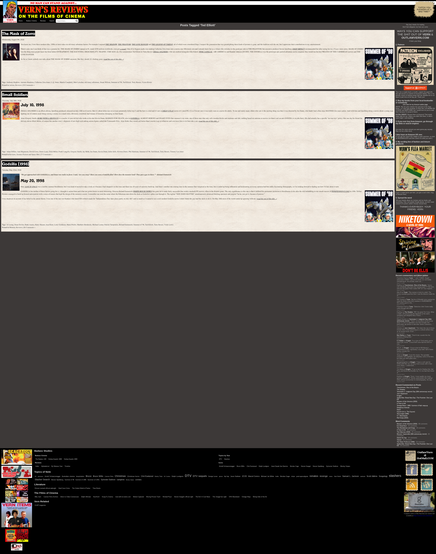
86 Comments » (29, 227)
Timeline (67, 466)
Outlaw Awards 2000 (70, 459)
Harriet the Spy (402, 438)
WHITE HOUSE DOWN (142, 191)
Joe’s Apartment (410, 328)
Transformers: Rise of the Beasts (415, 285)
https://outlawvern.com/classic (423, 516)
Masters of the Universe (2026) (407, 401)
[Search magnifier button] (76, 21)
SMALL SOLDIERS (160, 51)
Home (21, 21)
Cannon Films (109, 476)
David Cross (33, 151)
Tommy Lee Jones (177, 151)
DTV (220, 459)
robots (331, 476)
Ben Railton (400, 335)
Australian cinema (68, 476)
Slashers (227, 459)
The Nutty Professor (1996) (406, 442)
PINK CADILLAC (206, 51)
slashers (395, 476)
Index (37, 466)
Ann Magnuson (22, 151)
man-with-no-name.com (123, 497)
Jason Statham (235, 476)
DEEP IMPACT (298, 49)
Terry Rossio (136, 82)
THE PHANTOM (124, 44)
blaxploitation (80, 476)
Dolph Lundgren (264, 466)
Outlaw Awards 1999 (55, 459)
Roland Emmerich (126, 224)
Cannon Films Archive (51, 497)
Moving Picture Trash (153, 497)
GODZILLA (134, 118)
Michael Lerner (97, 224)
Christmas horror (133, 476)
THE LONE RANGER (140, 44)
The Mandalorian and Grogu (406, 428)
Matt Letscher (78, 82)
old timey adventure (91, 82)
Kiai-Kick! (96, 497)
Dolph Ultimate (86, 497)
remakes (314, 476)
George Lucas (213, 476)
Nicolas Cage (294, 466)
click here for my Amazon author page (415, 104)
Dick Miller (53, 151)
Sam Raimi (337, 476)
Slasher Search (42, 479)
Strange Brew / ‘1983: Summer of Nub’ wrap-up (412, 405)
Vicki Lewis (168, 224)
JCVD (244, 476)
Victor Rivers (147, 82)
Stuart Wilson (105, 82)
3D (35, 476)
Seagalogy (383, 476)
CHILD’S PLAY (168, 111)
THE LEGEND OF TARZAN (162, 44)
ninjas (293, 476)
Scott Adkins (372, 476)
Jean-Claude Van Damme (279, 466)
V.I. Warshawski (402, 416)
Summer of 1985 (80, 480)
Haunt (399, 409)
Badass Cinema (31, 21)
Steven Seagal (306, 466)
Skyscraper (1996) (403, 414)
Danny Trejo (158, 476)
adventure (40, 476)
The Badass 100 (40, 459)
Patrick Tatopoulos (111, 224)
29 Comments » (29, 85)
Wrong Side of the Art (260, 497)
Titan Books (97, 488)
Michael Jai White (267, 476)
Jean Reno (49, 224)
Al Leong (10, 224)
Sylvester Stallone (332, 466)
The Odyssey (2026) (403, 432)
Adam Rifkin (11, 151)
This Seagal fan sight (220, 497)
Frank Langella (64, 151)
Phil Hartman (134, 151)
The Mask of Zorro (18, 33)
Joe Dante (93, 151)
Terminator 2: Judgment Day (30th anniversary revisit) (414, 391)
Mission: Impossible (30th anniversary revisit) (412, 434)
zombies (138, 480)
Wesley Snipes (345, 466)
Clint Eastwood (252, 466)
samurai (362, 476)
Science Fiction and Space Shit (28, 154)
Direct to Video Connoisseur (69, 497)
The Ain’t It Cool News (203, 497)
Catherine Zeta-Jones (42, 82)
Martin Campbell (66, 82)
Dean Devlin (19, 224)
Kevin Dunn (102, 151)
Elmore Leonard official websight (45, 488)
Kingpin (408, 340)
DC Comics (167, 476)
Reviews (43, 21)
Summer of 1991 (94, 480)
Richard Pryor (167, 497)
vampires (121, 479)
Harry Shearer (40, 224)
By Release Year (56, 466)
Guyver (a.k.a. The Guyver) (406, 412)
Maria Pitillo (71, 224)
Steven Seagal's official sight (183, 497)
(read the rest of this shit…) (113, 59)
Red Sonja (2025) (402, 418)
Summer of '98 (116, 82)
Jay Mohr (86, 151)
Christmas (120, 476)
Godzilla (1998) (15, 164)
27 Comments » (46, 154)
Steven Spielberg (318, 466)
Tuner (411, 278)
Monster (12, 227)
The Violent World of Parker (81, 488)
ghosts (221, 476)
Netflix (277, 476)
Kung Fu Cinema (107, 497)
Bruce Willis (241, 466)
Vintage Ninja (246, 497)
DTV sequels (200, 476)
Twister (399, 440)
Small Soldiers (15, 94)
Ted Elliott (127, 82)
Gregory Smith (76, 151)
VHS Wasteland (234, 497)
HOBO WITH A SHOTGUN (47, 118)
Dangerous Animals (403, 407)
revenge (324, 476)
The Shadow (409, 312)
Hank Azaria (29, 224)
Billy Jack (38, 497)
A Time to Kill (401, 403)
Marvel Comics (254, 476)
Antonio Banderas (27, 82)
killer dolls (112, 151)
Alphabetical (45, 466)
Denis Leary (43, 151)
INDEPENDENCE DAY (340, 191)
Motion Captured (138, 497)
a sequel (123, 49)
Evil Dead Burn (402, 426)
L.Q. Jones (55, 82)
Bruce (89, 476)
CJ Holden (400, 340)
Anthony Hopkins (13, 82)
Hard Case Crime (64, 488)
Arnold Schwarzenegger (227, 466)
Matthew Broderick (84, 224)
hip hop (226, 476)
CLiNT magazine (40, 505)
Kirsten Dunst (122, 151)
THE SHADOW (111, 44)
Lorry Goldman (60, 224)
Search (51, 21)
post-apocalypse (302, 476)
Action (11, 85)
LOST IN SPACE (31, 186)
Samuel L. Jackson (350, 476)
